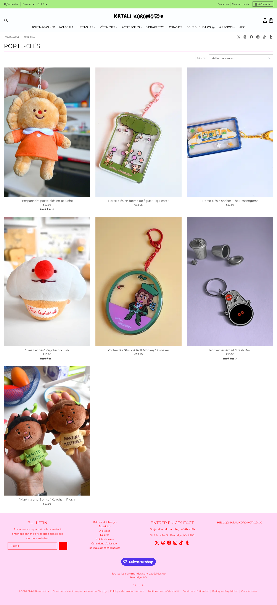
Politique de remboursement (127, 591)
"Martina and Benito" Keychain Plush (47, 499)
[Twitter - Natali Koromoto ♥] (238, 37)
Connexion (223, 4)
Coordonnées (249, 591)
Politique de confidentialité (163, 591)
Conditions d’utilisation (196, 591)
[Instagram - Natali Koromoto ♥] (257, 37)
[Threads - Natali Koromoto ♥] (245, 37)
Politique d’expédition (225, 591)
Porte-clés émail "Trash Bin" (230, 350)
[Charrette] (271, 20)
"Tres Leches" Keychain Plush (47, 350)
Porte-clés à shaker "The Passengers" (230, 201)
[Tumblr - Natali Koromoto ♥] (270, 37)
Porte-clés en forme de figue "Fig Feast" (138, 201)
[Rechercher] (6, 20)
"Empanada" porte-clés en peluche (47, 201)
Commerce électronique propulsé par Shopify (80, 591)
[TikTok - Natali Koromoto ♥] (264, 37)
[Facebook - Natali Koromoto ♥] (251, 37)
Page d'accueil (11, 36)
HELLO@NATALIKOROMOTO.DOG (239, 522)
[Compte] (265, 20)
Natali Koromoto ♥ (39, 591)
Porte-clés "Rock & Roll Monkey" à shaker (138, 350)
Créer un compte (241, 4)
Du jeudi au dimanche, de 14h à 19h (172, 529)
